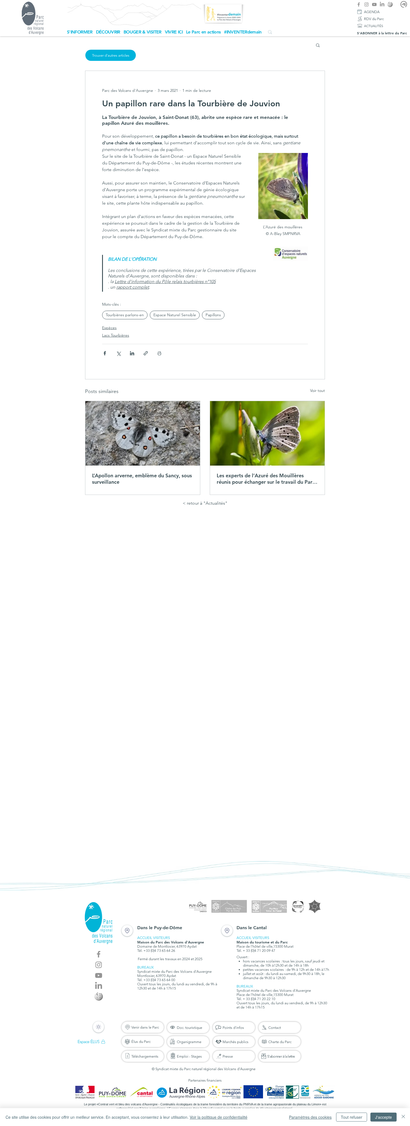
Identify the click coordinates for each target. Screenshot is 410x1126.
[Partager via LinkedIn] (132, 353)
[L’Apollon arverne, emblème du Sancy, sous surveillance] (142, 433)
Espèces (109, 327)
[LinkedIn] (382, 4)
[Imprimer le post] (159, 353)
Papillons (213, 314)
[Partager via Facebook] (104, 353)
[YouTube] (374, 4)
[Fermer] (403, 1117)
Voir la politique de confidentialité (218, 1117)
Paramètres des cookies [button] (310, 1117)
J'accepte (383, 1117)
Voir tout (317, 390)
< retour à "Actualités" (205, 503)
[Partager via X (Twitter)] (118, 353)
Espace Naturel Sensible (174, 314)
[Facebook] (358, 4)
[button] (79, 32)
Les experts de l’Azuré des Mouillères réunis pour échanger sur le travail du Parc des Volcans (266, 478)
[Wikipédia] (390, 4)
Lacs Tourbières (115, 335)
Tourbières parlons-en (125, 314)
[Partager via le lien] (145, 353)
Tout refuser (351, 1117)
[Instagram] (366, 4)
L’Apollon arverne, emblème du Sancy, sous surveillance (142, 478)
